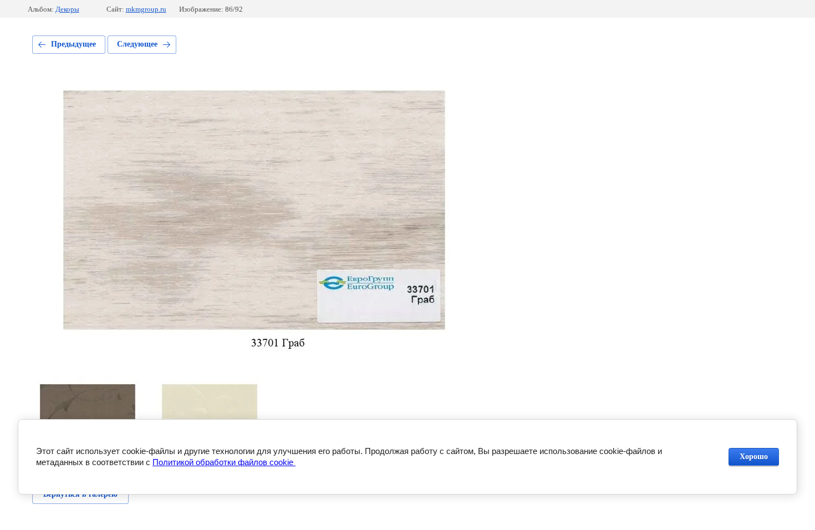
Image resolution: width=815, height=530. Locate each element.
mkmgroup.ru (146, 9)
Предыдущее (73, 44)
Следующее (137, 44)
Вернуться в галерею (80, 494)
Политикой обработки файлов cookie (224, 462)
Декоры (67, 9)
